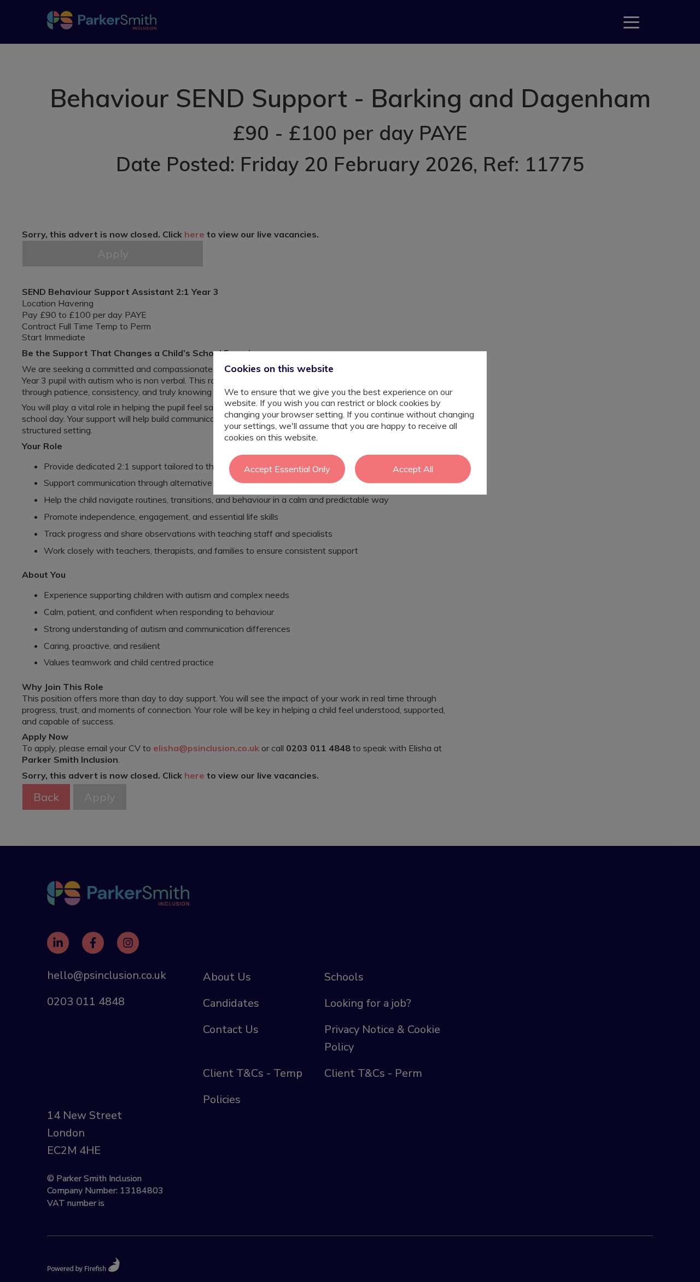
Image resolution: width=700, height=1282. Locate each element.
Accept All (413, 468)
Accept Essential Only (287, 468)
